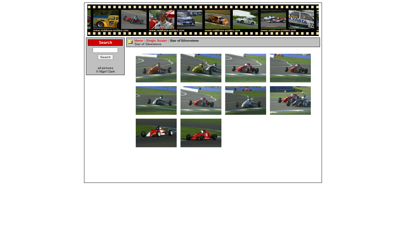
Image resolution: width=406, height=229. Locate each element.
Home (138, 40)
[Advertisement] (203, 166)
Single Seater (156, 40)
